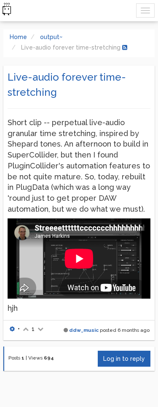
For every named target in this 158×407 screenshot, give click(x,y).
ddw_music (84, 330)
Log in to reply (124, 358)
